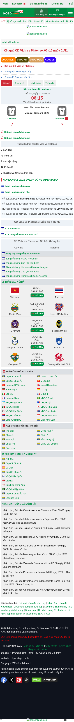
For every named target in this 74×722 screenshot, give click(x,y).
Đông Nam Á (47, 431)
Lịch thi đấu (57, 4)
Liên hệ (39, 645)
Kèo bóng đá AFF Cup (38, 613)
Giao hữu (10, 448)
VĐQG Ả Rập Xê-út (15, 489)
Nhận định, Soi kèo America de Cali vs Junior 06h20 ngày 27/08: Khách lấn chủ (36, 591)
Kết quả (6, 83)
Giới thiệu (29, 645)
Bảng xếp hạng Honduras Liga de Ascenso (26, 276)
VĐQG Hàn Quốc (14, 411)
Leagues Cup (12, 498)
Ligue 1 (44, 394)
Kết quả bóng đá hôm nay (32, 603)
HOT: (3, 21)
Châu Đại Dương (49, 444)
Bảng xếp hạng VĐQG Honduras (22, 258)
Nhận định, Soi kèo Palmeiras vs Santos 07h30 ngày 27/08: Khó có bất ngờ (36, 574)
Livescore (17, 4)
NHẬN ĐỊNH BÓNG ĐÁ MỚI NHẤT (19, 504)
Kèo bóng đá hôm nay (55, 606)
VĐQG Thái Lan (13, 415)
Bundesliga (11, 389)
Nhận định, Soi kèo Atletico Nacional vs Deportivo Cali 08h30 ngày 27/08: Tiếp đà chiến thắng (34, 521)
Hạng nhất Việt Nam (15, 385)
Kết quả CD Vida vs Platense (19, 66)
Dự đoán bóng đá (38, 4)
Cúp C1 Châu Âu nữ (16, 493)
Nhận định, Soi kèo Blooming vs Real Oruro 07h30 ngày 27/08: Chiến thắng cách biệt (35, 556)
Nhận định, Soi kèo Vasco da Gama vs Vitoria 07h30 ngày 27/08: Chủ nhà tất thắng (36, 565)
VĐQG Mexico (12, 407)
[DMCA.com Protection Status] (44, 680)
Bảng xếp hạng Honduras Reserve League (27, 267)
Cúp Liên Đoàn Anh (15, 485)
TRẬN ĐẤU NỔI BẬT (15, 282)
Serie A (9, 394)
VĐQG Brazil (47, 398)
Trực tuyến (20, 83)
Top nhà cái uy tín (16, 613)
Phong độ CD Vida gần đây (17, 71)
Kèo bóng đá (41, 14)
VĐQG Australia (48, 411)
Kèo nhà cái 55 (35, 21)
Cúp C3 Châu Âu (14, 381)
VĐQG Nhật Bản (49, 407)
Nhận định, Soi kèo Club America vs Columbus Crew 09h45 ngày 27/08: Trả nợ (36, 512)
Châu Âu (10, 435)
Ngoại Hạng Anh (49, 385)
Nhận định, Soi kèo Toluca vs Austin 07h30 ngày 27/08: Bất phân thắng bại (36, 530)
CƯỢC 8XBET (8, 60)
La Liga (44, 389)
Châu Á (44, 435)
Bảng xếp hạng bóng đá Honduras (23, 253)
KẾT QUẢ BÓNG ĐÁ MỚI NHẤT (20, 454)
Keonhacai (30, 610)
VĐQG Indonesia (49, 415)
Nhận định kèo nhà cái (57, 21)
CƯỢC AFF (22, 60)
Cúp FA (9, 480)
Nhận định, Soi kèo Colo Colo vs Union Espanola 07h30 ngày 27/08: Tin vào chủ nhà (34, 547)
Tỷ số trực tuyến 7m (16, 21)
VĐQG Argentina (14, 402)
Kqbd (5, 4)
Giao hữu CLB (48, 420)
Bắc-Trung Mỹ (47, 439)
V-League (45, 381)
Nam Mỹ (10, 439)
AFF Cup (10, 459)
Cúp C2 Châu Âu (49, 376)
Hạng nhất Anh (13, 398)
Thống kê (50, 83)
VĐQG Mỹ (45, 402)
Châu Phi (10, 444)
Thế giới (10, 431)
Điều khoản (51, 645)
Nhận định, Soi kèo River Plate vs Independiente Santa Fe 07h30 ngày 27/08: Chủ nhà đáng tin (36, 583)
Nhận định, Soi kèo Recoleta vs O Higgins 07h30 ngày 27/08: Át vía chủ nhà (36, 538)
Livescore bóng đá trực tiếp (28, 606)
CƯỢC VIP (50, 60)
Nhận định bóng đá (57, 14)
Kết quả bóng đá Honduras (37, 89)
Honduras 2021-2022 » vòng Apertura (30, 179)
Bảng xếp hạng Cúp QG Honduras (22, 263)
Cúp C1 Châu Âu (14, 376)
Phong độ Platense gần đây (18, 77)
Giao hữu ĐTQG (13, 420)
